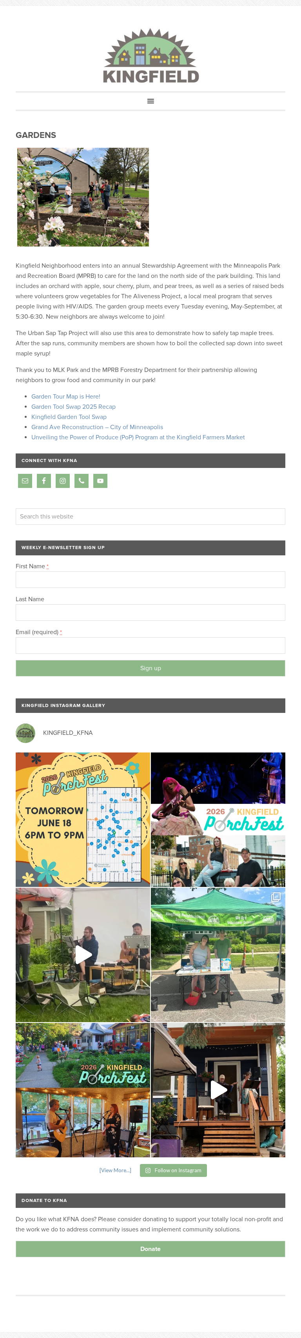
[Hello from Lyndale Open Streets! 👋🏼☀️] (218, 955)
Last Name (30, 599)
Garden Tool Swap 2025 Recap (73, 407)
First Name (32, 566)
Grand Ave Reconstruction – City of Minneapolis (97, 427)
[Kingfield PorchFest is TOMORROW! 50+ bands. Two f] (83, 819)
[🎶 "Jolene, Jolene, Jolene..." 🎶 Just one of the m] (83, 955)
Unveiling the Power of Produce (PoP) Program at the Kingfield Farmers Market (138, 437)
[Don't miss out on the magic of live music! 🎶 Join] (83, 1090)
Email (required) (39, 632)
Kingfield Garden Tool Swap (69, 417)
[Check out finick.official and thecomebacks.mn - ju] (218, 819)
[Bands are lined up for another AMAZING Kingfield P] (218, 1090)
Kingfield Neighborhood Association (150, 56)
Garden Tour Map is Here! (65, 397)
